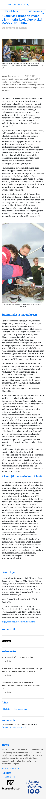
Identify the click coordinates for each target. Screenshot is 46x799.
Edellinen (11, 11)
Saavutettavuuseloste (11, 768)
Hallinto (6, 709)
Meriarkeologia (20, 709)
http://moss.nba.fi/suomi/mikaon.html (18, 622)
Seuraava (34, 11)
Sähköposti (10, 777)
